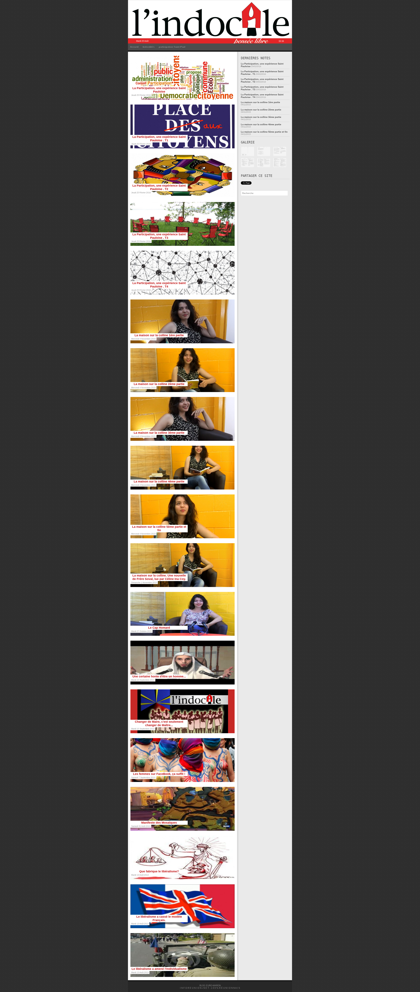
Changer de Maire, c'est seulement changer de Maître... (159, 723)
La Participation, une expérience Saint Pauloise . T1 (159, 138)
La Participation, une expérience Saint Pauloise (159, 89)
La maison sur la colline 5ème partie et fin (159, 528)
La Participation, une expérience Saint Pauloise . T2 (159, 187)
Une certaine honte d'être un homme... (159, 676)
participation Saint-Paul (172, 47)
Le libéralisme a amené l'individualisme (159, 969)
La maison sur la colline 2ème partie (159, 384)
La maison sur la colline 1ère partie (159, 335)
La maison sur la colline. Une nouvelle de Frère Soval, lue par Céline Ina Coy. (159, 577)
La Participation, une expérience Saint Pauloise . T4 (159, 284)
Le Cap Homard (159, 627)
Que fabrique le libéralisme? (159, 871)
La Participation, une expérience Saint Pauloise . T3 (159, 236)
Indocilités (149, 47)
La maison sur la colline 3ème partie (159, 432)
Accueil (134, 47)
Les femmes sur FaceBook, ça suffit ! (159, 774)
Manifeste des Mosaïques (159, 822)
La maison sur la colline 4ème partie (159, 481)
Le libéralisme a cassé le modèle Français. (159, 918)
